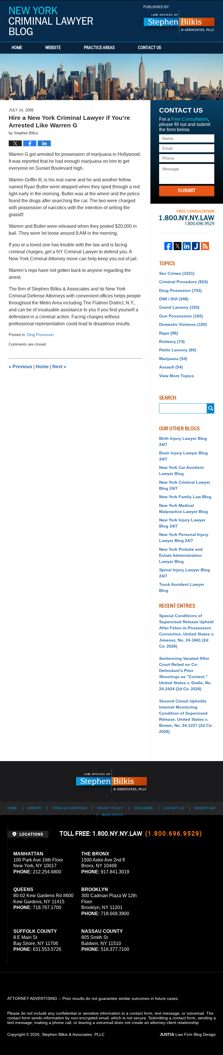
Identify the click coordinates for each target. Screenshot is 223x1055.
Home (17, 48)
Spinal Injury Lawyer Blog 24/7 (184, 573)
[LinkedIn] (186, 246)
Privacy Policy (110, 808)
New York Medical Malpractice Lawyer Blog (183, 508)
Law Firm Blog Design (188, 1034)
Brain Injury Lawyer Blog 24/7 (183, 456)
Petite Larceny (177, 350)
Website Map (205, 808)
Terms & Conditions (69, 808)
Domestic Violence (183, 324)
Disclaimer (143, 808)
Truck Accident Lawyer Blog (181, 587)
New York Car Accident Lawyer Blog (181, 470)
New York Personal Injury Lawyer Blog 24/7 (183, 537)
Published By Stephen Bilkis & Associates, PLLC (179, 20)
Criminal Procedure (183, 281)
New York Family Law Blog (185, 496)
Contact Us (149, 48)
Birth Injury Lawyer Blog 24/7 (183, 441)
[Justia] (196, 246)
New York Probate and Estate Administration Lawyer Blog (181, 555)
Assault (171, 367)
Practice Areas (99, 48)
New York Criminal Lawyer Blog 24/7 (184, 485)
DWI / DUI (173, 299)
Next (59, 366)
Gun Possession (181, 316)
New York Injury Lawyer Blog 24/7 (182, 523)
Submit (187, 190)
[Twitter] (177, 246)
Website (53, 48)
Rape (168, 333)
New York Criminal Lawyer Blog (51, 21)
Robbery (172, 341)
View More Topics (176, 375)
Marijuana (173, 358)
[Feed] (205, 246)
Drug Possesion (40, 335)
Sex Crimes (177, 273)
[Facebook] (168, 246)
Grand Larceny (179, 307)
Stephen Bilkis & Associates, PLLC (73, 1034)
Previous (20, 366)
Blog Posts (112, 814)
